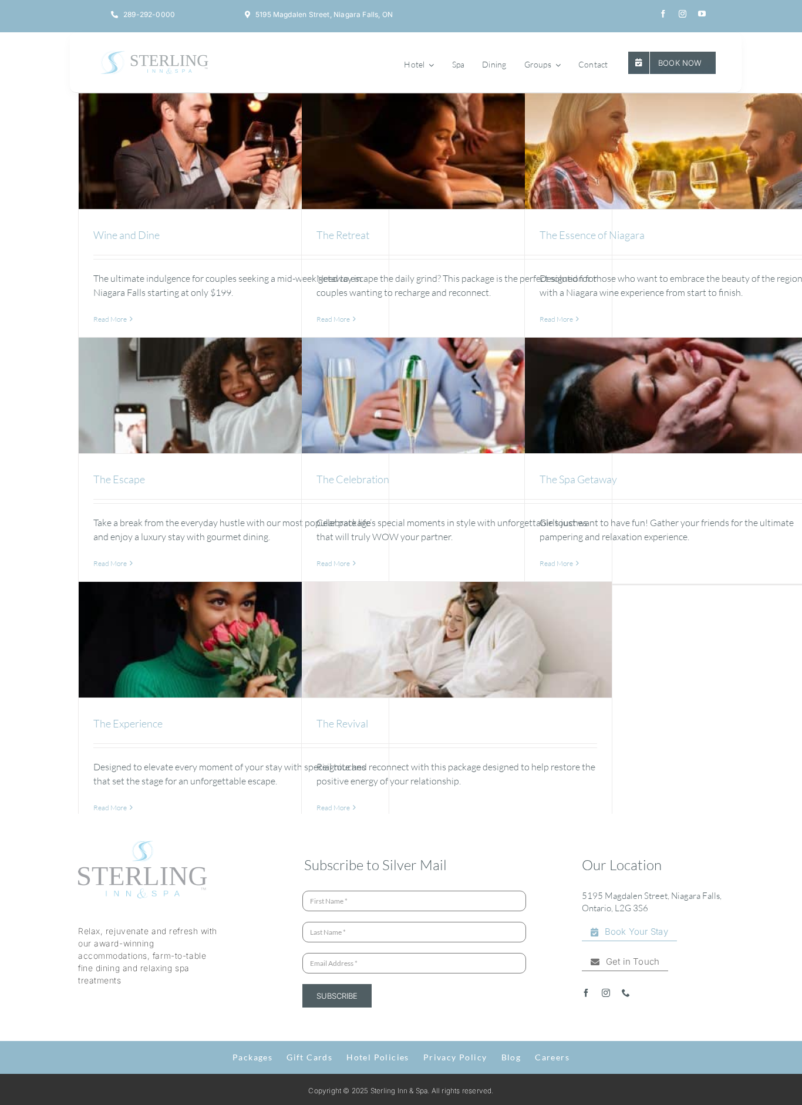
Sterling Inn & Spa (399, 1090)
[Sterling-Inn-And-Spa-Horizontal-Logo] (154, 47)
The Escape (119, 479)
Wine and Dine (126, 234)
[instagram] (682, 14)
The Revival (342, 723)
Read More (110, 319)
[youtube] (702, 14)
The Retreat (342, 234)
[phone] (626, 993)
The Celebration (352, 479)
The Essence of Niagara (592, 234)
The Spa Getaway (578, 479)
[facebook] (663, 14)
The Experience (128, 723)
